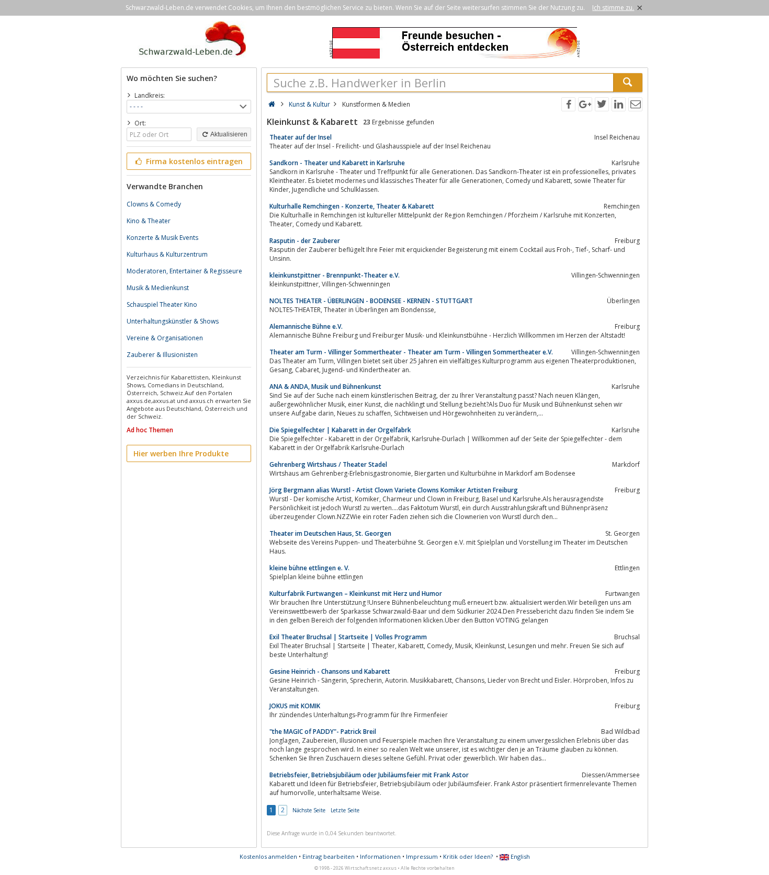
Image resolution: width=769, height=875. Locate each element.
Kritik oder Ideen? (468, 856)
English (519, 856)
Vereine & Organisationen (165, 337)
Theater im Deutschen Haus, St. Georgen (330, 533)
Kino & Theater (149, 220)
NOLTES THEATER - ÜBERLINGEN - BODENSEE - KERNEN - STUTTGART (371, 300)
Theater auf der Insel (300, 137)
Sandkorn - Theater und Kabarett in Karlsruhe (337, 162)
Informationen (380, 856)
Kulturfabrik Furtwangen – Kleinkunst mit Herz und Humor (355, 593)
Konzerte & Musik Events (162, 237)
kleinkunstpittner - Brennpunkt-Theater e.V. (334, 275)
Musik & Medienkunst (158, 287)
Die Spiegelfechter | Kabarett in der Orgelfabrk (340, 429)
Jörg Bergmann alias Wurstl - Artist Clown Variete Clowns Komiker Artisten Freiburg (393, 490)
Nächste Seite (308, 810)
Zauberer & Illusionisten (162, 354)
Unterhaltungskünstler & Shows (173, 321)
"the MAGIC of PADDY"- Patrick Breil (322, 731)
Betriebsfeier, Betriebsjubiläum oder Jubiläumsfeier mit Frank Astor (369, 774)
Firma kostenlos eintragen (193, 161)
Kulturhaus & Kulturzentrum (167, 254)
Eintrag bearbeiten (328, 856)
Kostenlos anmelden (268, 856)
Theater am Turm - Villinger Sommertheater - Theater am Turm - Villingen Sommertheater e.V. (411, 352)
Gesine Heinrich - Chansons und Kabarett (329, 671)
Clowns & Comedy (154, 204)
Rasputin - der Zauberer (304, 240)
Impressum (422, 856)
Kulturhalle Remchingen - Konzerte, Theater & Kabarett (351, 206)
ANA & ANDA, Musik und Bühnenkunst (325, 386)
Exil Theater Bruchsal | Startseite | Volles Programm (348, 636)
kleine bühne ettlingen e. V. (309, 567)
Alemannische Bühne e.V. (306, 326)
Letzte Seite (345, 810)
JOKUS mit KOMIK (294, 705)
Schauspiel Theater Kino (162, 304)
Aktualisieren (228, 134)
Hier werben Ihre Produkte (181, 453)
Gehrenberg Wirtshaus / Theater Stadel (328, 464)
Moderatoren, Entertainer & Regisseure (184, 271)
